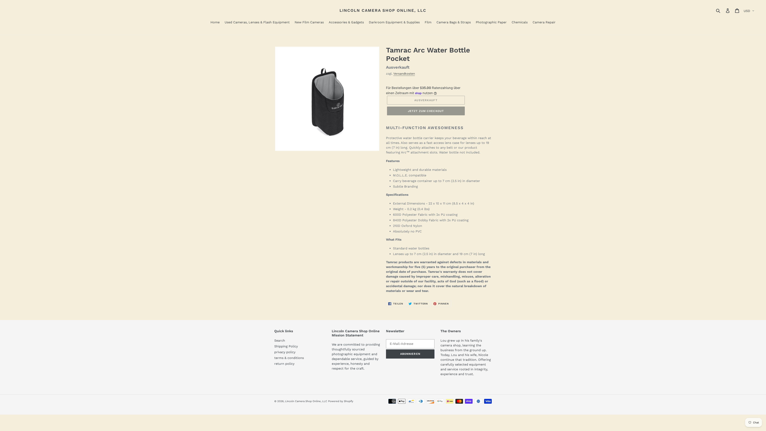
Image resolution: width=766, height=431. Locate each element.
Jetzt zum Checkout (426, 111)
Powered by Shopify (340, 401)
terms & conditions (289, 358)
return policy (284, 364)
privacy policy (284, 352)
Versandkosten (404, 73)
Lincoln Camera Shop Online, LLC (383, 10)
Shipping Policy (286, 346)
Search (279, 340)
